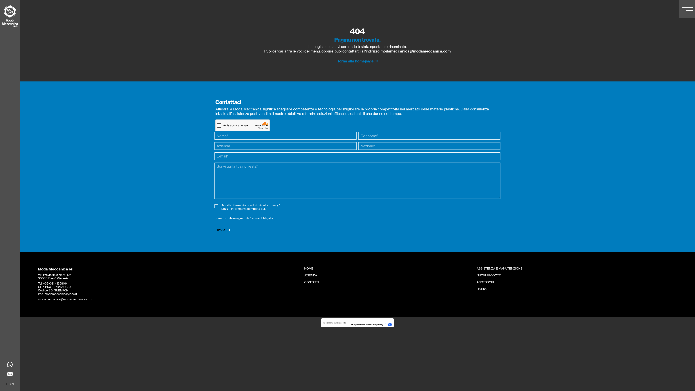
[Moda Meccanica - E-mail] (10, 374)
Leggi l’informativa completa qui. (243, 209)
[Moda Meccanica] (10, 16)
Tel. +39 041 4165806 (52, 283)
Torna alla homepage (355, 61)
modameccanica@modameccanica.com (415, 51)
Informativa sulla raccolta (334, 323)
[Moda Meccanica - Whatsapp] (10, 365)
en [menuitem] (12, 384)
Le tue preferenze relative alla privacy (366, 324)
